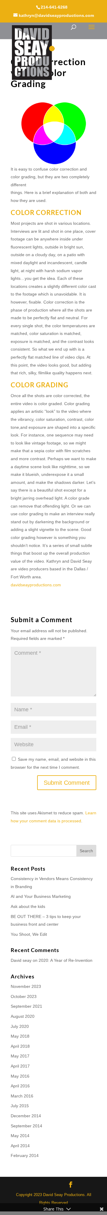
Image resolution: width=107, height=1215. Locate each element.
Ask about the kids (28, 906)
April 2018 (20, 1046)
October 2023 (24, 996)
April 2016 (20, 1086)
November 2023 (26, 986)
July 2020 (20, 1026)
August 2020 (22, 1016)
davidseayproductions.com (36, 584)
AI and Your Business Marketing (41, 896)
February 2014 (25, 1155)
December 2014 (26, 1115)
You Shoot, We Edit (29, 934)
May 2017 (20, 1056)
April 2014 (20, 1145)
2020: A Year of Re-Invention (65, 960)
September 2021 (26, 1006)
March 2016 (22, 1096)
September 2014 (26, 1125)
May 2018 (20, 1036)
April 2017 (20, 1066)
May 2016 (20, 1076)
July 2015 (20, 1105)
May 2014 (20, 1135)
